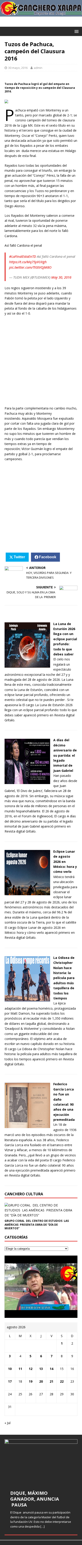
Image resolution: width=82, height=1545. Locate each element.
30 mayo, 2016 (18, 68)
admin (38, 68)
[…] (42, 1526)
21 (51, 1381)
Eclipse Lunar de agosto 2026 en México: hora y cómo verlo (65, 861)
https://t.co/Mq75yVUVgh (28, 262)
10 (10, 1369)
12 (30, 1369)
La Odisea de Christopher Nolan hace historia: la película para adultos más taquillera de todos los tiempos (63, 977)
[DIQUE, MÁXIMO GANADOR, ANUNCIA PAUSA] (41, 1462)
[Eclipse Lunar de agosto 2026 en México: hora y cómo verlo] (27, 892)
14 (51, 1369)
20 (41, 1381)
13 (41, 1369)
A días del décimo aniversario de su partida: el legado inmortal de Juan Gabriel (65, 755)
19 (30, 1381)
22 (62, 1381)
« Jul (7, 1423)
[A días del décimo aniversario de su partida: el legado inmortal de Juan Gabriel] (27, 781)
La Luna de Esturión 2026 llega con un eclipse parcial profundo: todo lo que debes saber (65, 639)
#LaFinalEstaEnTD (22, 256)
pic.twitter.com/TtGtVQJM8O (30, 267)
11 (20, 1369)
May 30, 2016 (61, 277)
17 (10, 1381)
